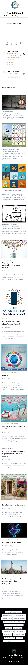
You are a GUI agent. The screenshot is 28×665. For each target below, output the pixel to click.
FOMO (5, 375)
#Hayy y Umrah (17, 612)
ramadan (7, 641)
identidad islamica (9, 637)
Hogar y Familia (12, 260)
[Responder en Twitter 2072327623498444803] (7, 65)
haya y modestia (20, 631)
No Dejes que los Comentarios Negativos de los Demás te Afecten (13, 453)
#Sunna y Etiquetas (19, 621)
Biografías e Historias (6, 502)
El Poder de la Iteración (11, 542)
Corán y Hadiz (5, 260)
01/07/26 (16, 53)
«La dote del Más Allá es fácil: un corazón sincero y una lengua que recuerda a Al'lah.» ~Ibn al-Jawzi (14, 59)
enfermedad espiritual (8, 631)
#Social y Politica (8, 621)
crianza (8, 628)
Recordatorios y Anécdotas (7, 448)
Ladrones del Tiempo (7, 111)
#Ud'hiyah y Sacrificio (10, 625)
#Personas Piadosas (7, 618)
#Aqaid (8, 612)
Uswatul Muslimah (14, 372)
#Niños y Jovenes (20, 615)
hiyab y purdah (7, 634)
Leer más (22, 118)
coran (20, 625)
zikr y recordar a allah (18, 641)
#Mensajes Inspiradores (8, 615)
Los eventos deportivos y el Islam (10, 149)
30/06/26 (16, 73)
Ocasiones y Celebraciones (14, 576)
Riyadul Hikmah (15, 13)
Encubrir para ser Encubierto (13, 505)
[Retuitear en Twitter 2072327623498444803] (10, 65)
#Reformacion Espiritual (19, 618)
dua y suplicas (18, 628)
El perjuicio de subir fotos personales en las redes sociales (12, 265)
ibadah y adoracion (19, 634)
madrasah (19, 637)
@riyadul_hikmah (10, 53)
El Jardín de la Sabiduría (13, 51)
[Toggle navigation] (2, 9)
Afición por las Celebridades (9, 224)
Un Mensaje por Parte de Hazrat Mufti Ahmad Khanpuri (12, 581)
